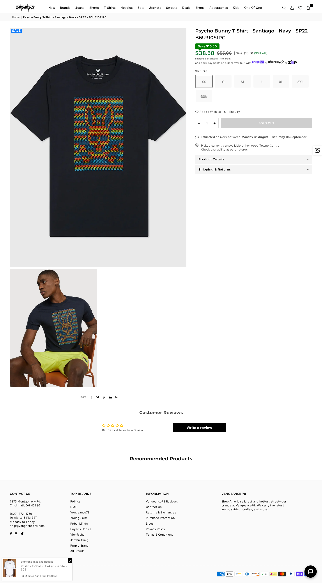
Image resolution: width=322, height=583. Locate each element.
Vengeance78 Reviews (162, 501)
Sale (16, 31)
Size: (201, 71)
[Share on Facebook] (91, 397)
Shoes (200, 7)
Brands (65, 7)
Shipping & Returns (214, 169)
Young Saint (78, 518)
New (51, 7)
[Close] (70, 560)
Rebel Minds (79, 523)
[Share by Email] (117, 397)
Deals (186, 7)
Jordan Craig (79, 540)
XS (204, 81)
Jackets (155, 7)
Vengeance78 (80, 512)
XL (281, 81)
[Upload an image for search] (317, 150)
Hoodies (126, 7)
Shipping (199, 58)
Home (15, 17)
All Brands (77, 551)
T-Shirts (110, 7)
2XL (300, 81)
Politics (75, 501)
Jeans (79, 7)
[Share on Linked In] (110, 397)
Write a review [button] (199, 427)
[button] (308, 8)
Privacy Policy (155, 529)
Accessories (218, 7)
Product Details (211, 159)
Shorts (94, 7)
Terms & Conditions (159, 534)
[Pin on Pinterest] (104, 397)
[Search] (284, 8)
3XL (204, 96)
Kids (236, 7)
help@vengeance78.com (27, 525)
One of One (253, 7)
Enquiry (234, 111)
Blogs (150, 523)
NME (73, 507)
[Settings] (292, 8)
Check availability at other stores (224, 149)
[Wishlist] (300, 8)
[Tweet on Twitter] (97, 397)
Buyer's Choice (81, 529)
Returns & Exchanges (161, 512)
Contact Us (154, 507)
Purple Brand (79, 545)
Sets (141, 7)
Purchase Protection (160, 518)
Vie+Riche (77, 534)
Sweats (171, 7)
